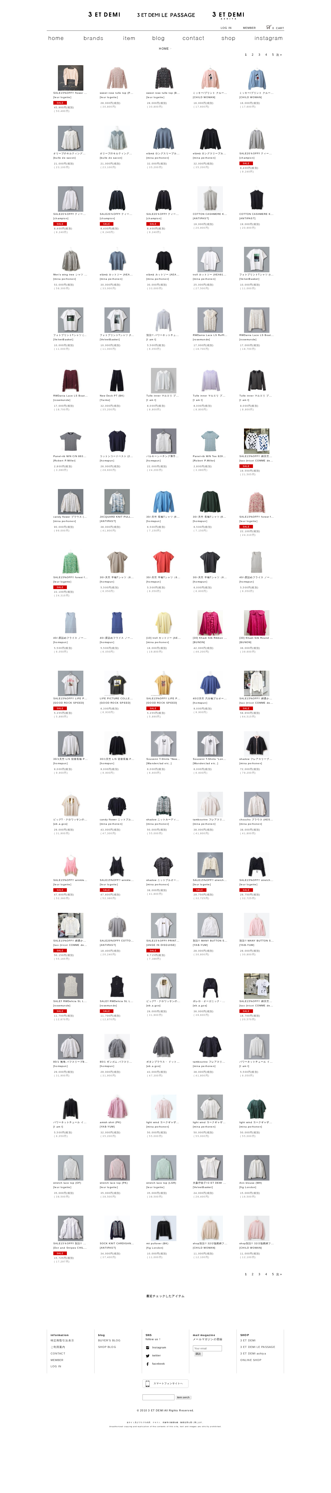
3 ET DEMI (248, 1340)
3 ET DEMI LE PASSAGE (257, 1346)
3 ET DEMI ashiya (253, 1353)
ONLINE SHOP (250, 1360)
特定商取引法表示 (62, 1340)
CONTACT (58, 1353)
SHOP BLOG (107, 1346)
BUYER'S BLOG (109, 1340)
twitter (155, 1355)
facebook (157, 1363)
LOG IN (226, 27)
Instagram (157, 1347)
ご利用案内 (58, 1346)
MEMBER (249, 27)
